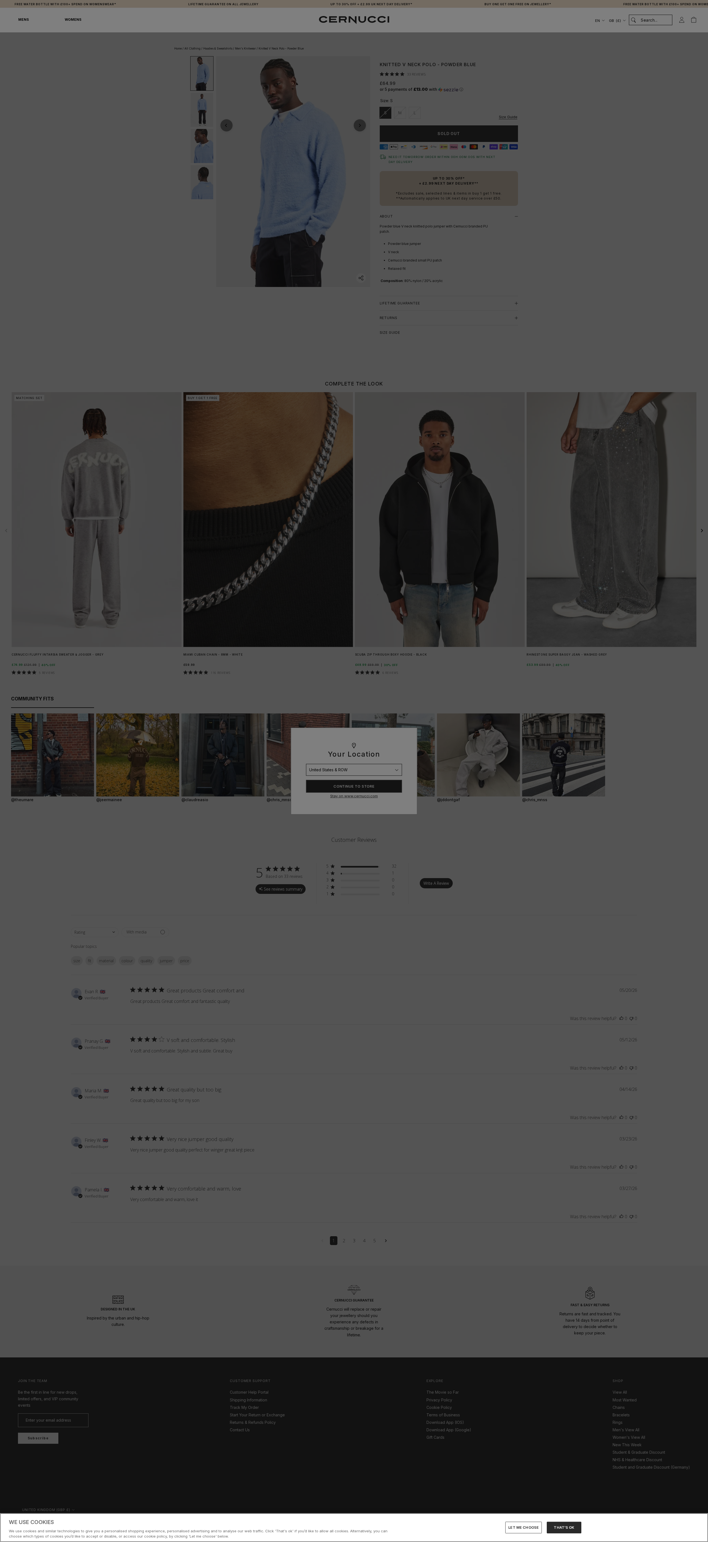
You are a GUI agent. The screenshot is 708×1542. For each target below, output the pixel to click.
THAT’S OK (564, 1527)
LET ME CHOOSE (523, 1527)
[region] (354, 1527)
